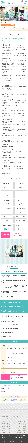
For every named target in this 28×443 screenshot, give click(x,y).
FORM (15, 399)
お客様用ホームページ (11, 372)
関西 (3, 418)
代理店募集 (22, 435)
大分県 (8, 432)
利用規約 (21, 437)
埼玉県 (14, 423)
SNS (6, 399)
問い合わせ (4, 435)
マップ (24, 348)
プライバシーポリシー (12, 437)
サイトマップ (5, 439)
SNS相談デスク (20, 411)
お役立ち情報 (7, 413)
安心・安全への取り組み (20, 413)
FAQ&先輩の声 (23, 29)
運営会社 (4, 437)
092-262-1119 (15, 396)
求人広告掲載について (13, 435)
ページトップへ (14, 407)
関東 (10, 416)
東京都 (24, 423)
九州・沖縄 (15, 418)
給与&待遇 (14, 29)
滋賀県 (24, 426)
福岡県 (19, 430)
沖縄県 (24, 432)
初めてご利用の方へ (7, 411)
